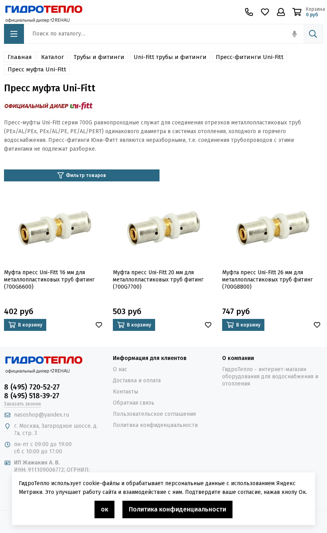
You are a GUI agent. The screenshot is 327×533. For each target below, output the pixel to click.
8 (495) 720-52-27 (32, 387)
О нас (120, 369)
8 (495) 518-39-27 (31, 395)
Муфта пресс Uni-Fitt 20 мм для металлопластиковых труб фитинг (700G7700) (158, 279)
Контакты (125, 391)
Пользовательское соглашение (154, 414)
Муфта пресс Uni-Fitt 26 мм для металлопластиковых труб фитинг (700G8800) (267, 279)
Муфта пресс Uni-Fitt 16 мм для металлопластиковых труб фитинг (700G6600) (49, 279)
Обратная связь (133, 402)
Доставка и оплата (137, 380)
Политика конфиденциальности (155, 425)
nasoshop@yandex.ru (41, 414)
